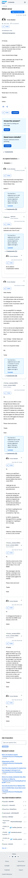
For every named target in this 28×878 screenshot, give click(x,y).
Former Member (11, 19)
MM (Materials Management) (8, 33)
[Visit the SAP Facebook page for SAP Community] (9, 856)
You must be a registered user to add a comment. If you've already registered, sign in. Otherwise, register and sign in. (14, 198)
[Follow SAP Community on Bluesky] (12, 856)
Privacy (7, 861)
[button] (3, 26)
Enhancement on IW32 (8, 761)
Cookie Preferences (7, 874)
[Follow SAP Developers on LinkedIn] (18, 856)
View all (4, 848)
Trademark (7, 870)
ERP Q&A (5, 6)
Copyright (7, 865)
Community (11, 2)
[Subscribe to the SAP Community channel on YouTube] (15, 856)
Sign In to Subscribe (17, 12)
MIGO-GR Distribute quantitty (10, 754)
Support (21, 870)
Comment (15, 112)
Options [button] (25, 12)
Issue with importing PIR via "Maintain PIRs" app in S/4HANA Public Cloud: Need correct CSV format (14, 788)
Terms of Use (21, 861)
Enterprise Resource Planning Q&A (12, 756)
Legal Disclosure (21, 865)
